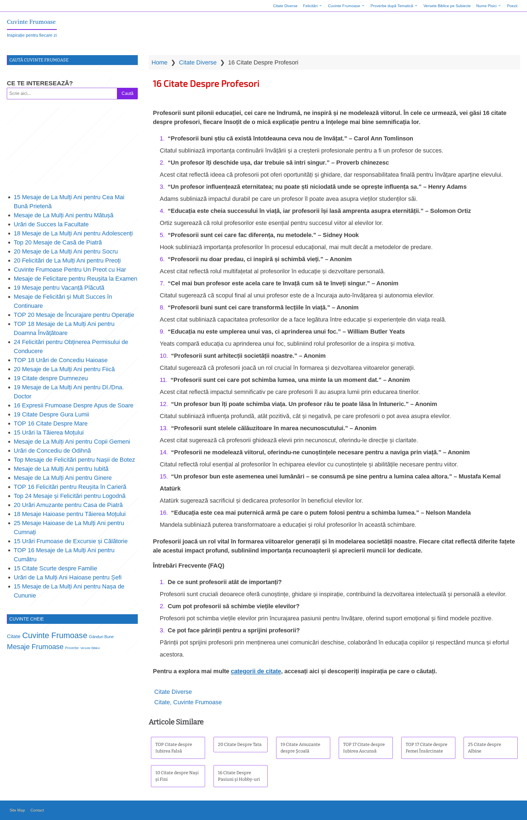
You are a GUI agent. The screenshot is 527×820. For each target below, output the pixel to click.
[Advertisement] (72, 146)
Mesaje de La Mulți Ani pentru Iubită (61, 468)
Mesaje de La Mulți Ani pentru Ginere (63, 477)
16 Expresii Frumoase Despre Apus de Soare (73, 405)
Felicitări (310, 6)
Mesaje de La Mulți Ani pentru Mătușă (63, 215)
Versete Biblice (90, 648)
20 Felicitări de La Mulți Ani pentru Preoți (67, 260)
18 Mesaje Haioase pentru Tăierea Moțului (70, 514)
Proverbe (72, 648)
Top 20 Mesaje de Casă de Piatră (58, 242)
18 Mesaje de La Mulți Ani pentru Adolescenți (73, 233)
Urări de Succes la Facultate (51, 224)
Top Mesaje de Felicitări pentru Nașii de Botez (74, 459)
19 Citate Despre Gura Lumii (51, 414)
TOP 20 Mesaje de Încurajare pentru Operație (74, 314)
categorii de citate (256, 671)
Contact (37, 810)
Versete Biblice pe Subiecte (447, 6)
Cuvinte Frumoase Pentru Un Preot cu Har (70, 269)
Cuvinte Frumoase (344, 6)
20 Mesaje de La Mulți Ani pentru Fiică (64, 369)
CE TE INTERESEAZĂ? (40, 83)
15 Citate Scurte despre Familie (55, 568)
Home (159, 62)
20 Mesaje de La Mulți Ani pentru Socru (66, 251)
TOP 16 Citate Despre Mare (51, 423)
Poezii (512, 6)
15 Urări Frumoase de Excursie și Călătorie (71, 541)
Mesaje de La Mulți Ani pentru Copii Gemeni (72, 441)
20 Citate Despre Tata (240, 744)
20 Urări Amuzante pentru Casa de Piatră (68, 504)
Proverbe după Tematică (392, 6)
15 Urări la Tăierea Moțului (49, 432)
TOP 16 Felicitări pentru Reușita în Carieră (70, 486)
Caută (127, 93)
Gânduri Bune (101, 637)
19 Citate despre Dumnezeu (51, 378)
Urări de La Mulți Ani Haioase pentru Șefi (68, 577)
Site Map (17, 810)
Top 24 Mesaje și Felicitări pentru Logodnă (69, 495)
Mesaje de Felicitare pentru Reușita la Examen (75, 278)
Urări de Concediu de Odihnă (52, 450)
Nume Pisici (486, 6)
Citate (162, 702)
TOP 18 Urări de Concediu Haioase (61, 360)
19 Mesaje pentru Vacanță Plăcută (60, 287)
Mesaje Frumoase (35, 646)
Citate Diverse (285, 6)
